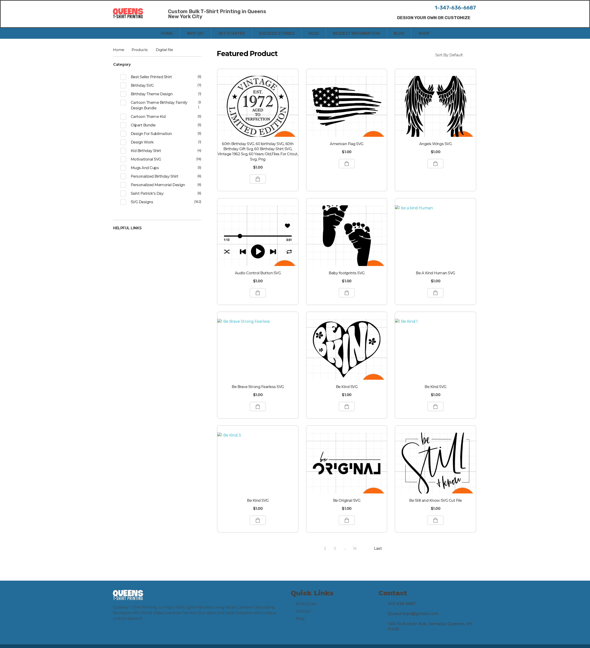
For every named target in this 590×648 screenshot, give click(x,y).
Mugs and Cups (145, 168)
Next (364, 548)
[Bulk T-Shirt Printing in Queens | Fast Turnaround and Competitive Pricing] (128, 13)
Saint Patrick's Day (147, 193)
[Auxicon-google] (145, 632)
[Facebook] (115, 632)
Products (140, 50)
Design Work (142, 142)
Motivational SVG (146, 159)
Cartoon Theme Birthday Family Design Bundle (159, 105)
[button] (434, 18)
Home (118, 50)
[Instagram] (125, 632)
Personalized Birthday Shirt (154, 176)
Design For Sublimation (151, 133)
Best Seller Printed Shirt (151, 77)
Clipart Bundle (143, 125)
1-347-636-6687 (455, 8)
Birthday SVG (142, 85)
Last (378, 548)
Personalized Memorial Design (158, 185)
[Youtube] (135, 632)
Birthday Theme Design (152, 94)
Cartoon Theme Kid (148, 116)
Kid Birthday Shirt (146, 151)
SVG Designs (142, 202)
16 (354, 548)
